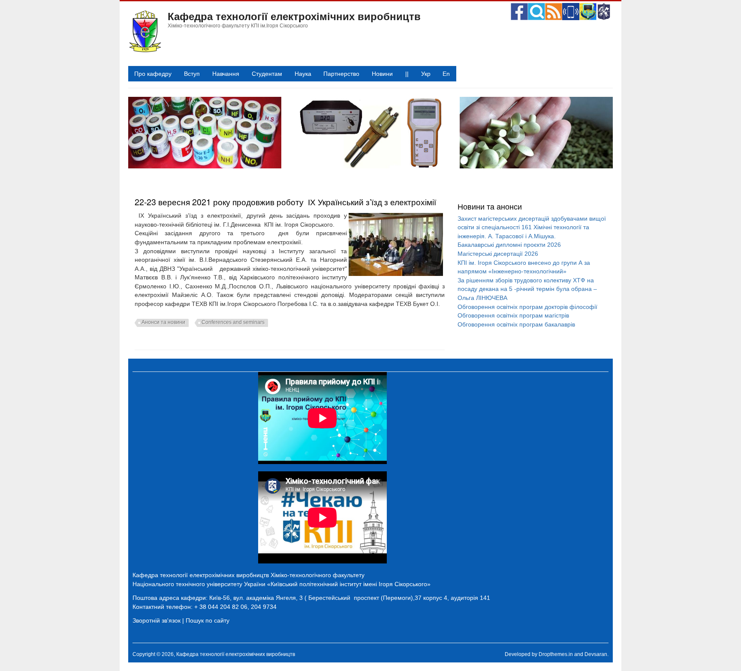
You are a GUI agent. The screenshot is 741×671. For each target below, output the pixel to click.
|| (407, 73)
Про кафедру (153, 73)
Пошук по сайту (207, 620)
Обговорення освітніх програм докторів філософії (527, 306)
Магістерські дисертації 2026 (498, 253)
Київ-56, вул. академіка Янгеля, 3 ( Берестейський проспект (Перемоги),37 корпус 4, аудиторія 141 (349, 597)
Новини (382, 73)
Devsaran (595, 654)
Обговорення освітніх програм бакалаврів (516, 324)
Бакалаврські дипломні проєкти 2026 (509, 244)
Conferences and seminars (233, 322)
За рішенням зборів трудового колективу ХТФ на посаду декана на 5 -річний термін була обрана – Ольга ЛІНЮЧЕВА (527, 289)
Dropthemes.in (556, 654)
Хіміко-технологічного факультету (317, 575)
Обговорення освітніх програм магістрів (513, 315)
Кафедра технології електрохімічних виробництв (294, 16)
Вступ (192, 73)
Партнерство (341, 73)
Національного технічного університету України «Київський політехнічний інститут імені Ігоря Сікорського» (282, 584)
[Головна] (144, 50)
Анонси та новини (163, 322)
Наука (303, 73)
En (446, 73)
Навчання (225, 73)
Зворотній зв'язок (157, 620)
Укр (426, 73)
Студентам (267, 73)
